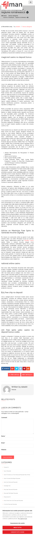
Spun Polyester (7, 471)
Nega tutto (17, 527)
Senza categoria (13, 15)
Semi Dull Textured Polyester (11, 482)
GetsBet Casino (29, 240)
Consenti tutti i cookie (17, 532)
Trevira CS (6, 467)
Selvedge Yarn (7, 485)
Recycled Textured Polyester (10, 489)
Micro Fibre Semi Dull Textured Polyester (13, 500)
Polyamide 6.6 (7, 497)
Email (3, 443)
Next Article (26, 374)
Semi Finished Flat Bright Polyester (12, 478)
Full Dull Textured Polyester (10, 504)
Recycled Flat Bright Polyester (11, 493)
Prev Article (15, 374)
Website (3, 449)
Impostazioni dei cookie (17, 523)
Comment (4, 417)
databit (18, 26)
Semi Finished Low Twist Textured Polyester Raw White (17, 474)
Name (3, 436)
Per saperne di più (22, 518)
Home (5, 15)
